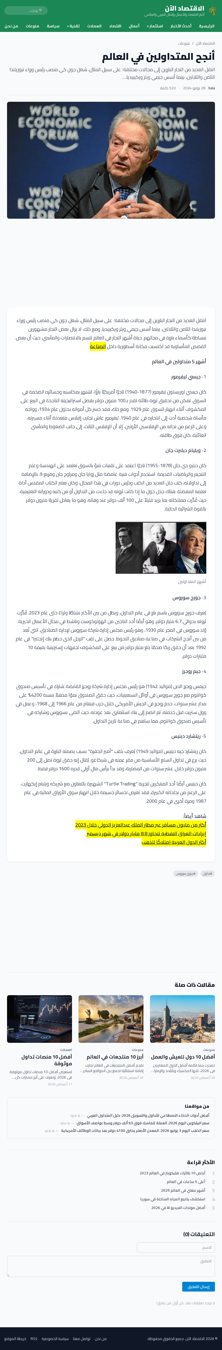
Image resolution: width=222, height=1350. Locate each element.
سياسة (53, 26)
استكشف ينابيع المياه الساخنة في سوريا (172, 1199)
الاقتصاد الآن (205, 43)
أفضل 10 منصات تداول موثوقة (46, 1060)
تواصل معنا (81, 1338)
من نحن (11, 26)
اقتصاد (115, 26)
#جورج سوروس (185, 873)
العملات (94, 26)
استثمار (155, 26)
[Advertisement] (111, 263)
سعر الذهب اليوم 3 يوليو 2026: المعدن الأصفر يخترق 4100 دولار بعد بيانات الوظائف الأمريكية (135, 1130)
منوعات (32, 26)
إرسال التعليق (199, 1286)
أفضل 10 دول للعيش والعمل (183, 1056)
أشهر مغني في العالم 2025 (183, 1190)
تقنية (73, 26)
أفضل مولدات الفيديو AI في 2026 (178, 1207)
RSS (34, 1338)
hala (211, 88)
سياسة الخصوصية (55, 1338)
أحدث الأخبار (181, 26)
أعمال (134, 26)
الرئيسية (206, 26)
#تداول (207, 873)
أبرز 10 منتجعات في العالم (115, 1056)
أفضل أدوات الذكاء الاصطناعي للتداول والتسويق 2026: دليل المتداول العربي (148, 1115)
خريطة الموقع (15, 1338)
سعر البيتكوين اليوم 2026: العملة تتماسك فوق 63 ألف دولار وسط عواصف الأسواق (143, 1122)
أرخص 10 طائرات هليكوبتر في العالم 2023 (172, 1173)
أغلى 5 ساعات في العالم (186, 1181)
